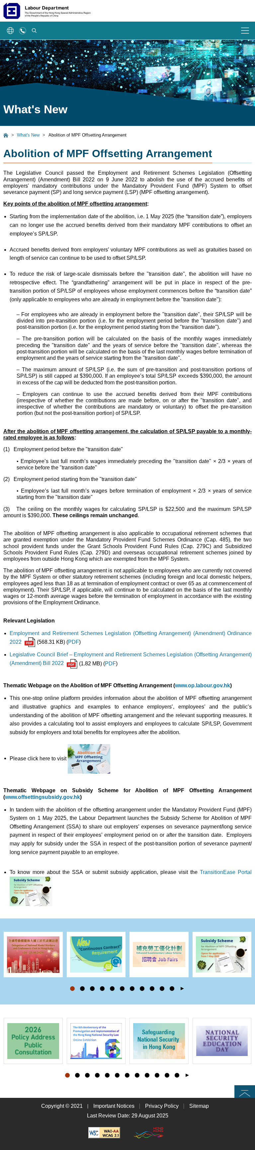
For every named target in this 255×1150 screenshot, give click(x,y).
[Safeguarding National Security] (159, 1041)
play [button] (182, 988)
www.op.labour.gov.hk (202, 685)
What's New (28, 135)
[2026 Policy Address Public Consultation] (33, 1041)
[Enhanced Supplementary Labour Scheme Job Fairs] (159, 954)
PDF (73, 642)
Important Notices (113, 1106)
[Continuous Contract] (96, 954)
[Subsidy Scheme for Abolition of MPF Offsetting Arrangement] (222, 954)
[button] (72, 988)
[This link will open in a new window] (104, 1132)
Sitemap (199, 1106)
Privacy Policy (162, 1106)
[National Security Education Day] (222, 1041)
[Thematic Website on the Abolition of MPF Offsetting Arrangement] (89, 758)
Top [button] (244, 1091)
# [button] (246, 964)
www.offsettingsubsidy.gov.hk (42, 797)
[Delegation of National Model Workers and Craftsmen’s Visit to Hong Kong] (33, 954)
